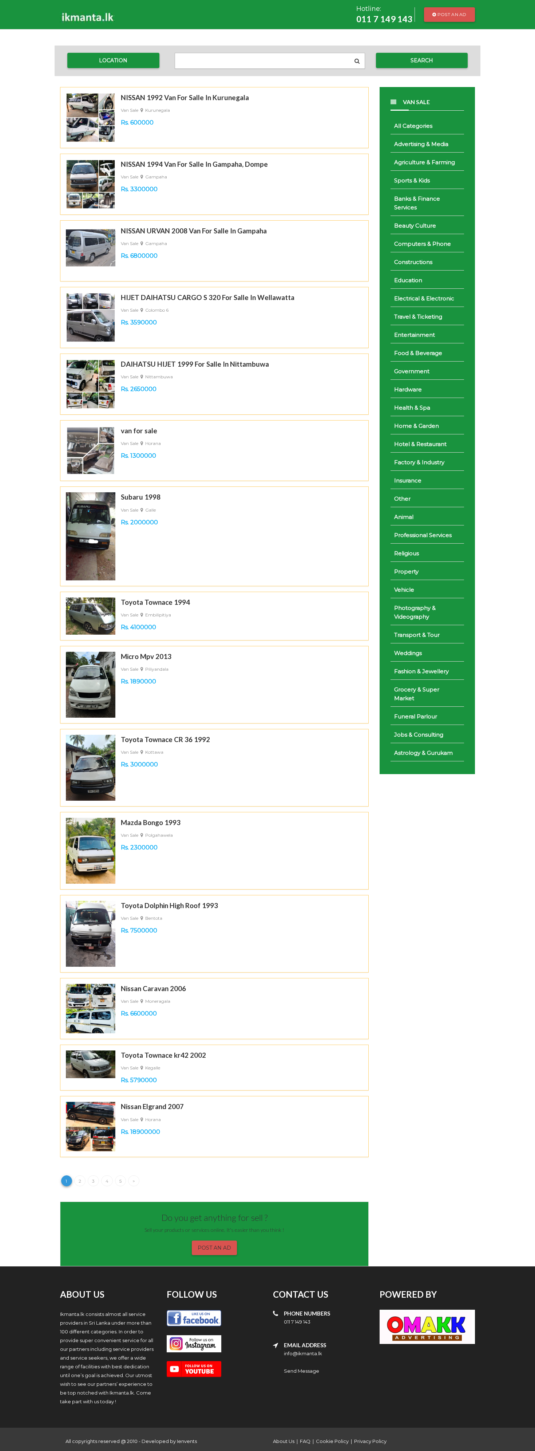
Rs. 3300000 (139, 189)
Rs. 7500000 (139, 930)
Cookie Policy (332, 1441)
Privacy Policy (370, 1441)
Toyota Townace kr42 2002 (163, 1055)
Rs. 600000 (137, 122)
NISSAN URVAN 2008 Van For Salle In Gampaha (194, 230)
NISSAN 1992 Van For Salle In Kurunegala (185, 97)
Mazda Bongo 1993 (151, 822)
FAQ (305, 1441)
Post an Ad (451, 14)
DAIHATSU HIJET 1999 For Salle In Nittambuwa (195, 364)
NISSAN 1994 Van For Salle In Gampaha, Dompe (194, 164)
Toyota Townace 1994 (155, 602)
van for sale (139, 430)
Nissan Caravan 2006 (153, 988)
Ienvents (187, 1441)
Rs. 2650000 (138, 389)
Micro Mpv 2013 (146, 656)
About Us (283, 1441)
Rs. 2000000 (139, 522)
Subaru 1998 (140, 497)
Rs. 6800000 (139, 255)
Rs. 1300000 (138, 455)
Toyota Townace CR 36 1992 (165, 739)
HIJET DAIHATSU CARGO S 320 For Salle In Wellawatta (207, 297)
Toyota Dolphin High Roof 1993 (169, 905)
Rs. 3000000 (139, 764)
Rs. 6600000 (139, 1013)
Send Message (301, 1371)
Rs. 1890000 (138, 681)
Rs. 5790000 (139, 1080)
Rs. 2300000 (139, 847)
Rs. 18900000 (140, 1131)
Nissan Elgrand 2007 (152, 1106)
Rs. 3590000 (139, 322)
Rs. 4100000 (138, 627)
